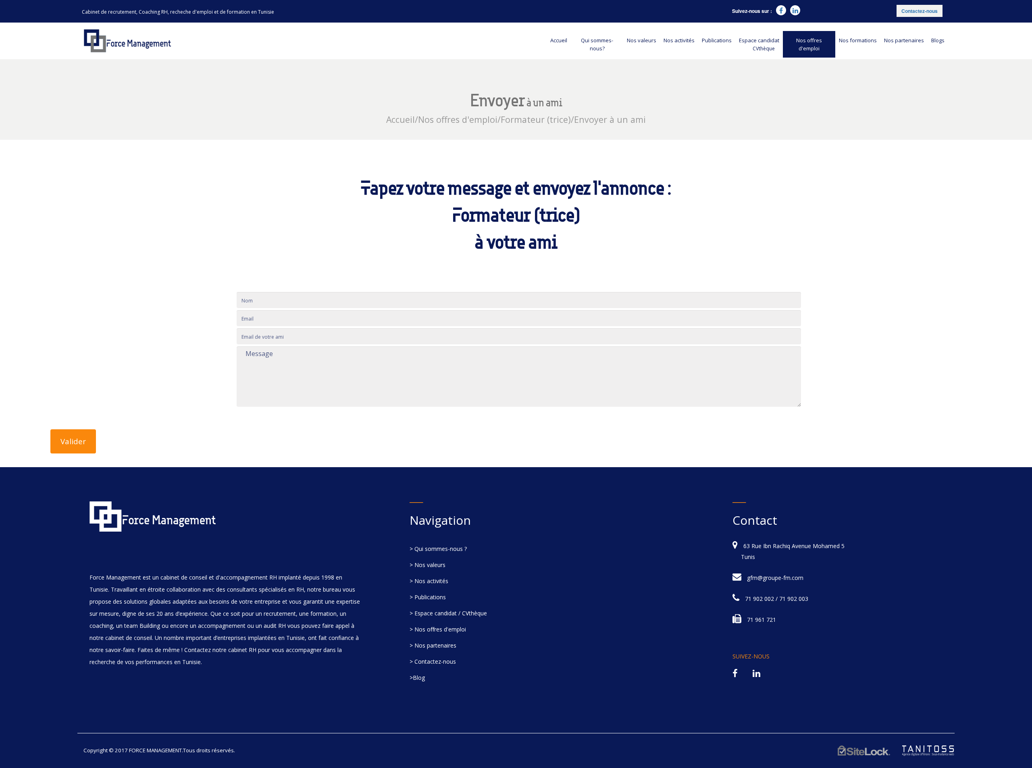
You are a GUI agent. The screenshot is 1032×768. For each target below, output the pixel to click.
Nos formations (858, 40)
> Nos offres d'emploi (438, 629)
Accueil (558, 40)
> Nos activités (429, 581)
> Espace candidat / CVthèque (448, 613)
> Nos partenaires (433, 645)
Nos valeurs (641, 40)
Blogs (938, 40)
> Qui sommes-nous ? (438, 549)
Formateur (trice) (536, 119)
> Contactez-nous (433, 661)
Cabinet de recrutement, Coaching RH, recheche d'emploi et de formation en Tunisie (178, 11)
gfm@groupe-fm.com (775, 578)
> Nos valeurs (427, 565)
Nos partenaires (904, 40)
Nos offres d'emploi (809, 44)
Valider (73, 441)
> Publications (428, 597)
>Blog (417, 677)
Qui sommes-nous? (597, 44)
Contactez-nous (919, 10)
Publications (717, 40)
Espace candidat (759, 44)
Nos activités (679, 40)
